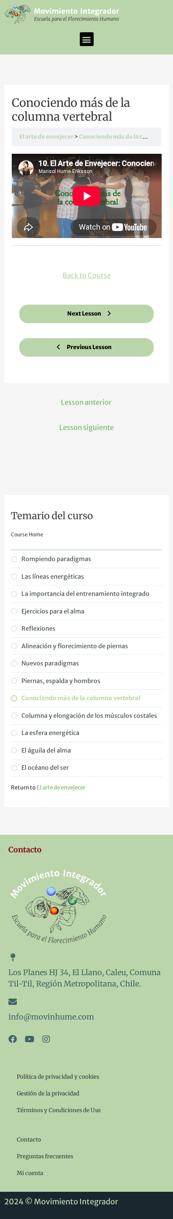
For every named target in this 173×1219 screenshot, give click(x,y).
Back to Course (87, 275)
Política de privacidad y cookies (58, 1076)
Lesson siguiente (86, 427)
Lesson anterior (86, 402)
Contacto (29, 1139)
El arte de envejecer (46, 136)
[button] (87, 39)
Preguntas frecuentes (45, 1156)
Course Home (27, 534)
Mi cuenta (30, 1173)
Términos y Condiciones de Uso (59, 1110)
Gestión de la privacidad (48, 1093)
